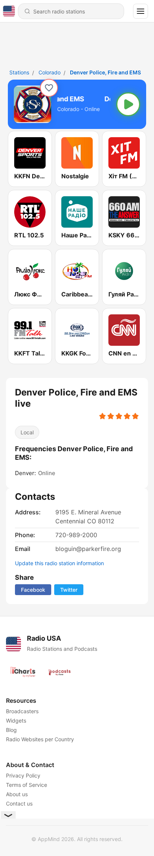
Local (27, 432)
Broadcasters (22, 711)
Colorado (49, 72)
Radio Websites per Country (40, 739)
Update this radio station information (59, 563)
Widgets (16, 720)
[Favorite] (49, 88)
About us (17, 794)
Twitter (68, 589)
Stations (19, 72)
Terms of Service (26, 785)
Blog (11, 730)
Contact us (19, 803)
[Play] (128, 104)
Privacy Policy (23, 775)
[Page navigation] (140, 11)
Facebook (33, 589)
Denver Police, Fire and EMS (105, 72)
